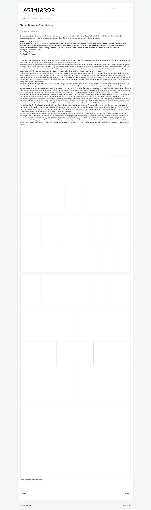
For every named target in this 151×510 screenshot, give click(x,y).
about (42, 19)
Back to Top (127, 505)
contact (49, 19)
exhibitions (25, 19)
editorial (34, 19)
